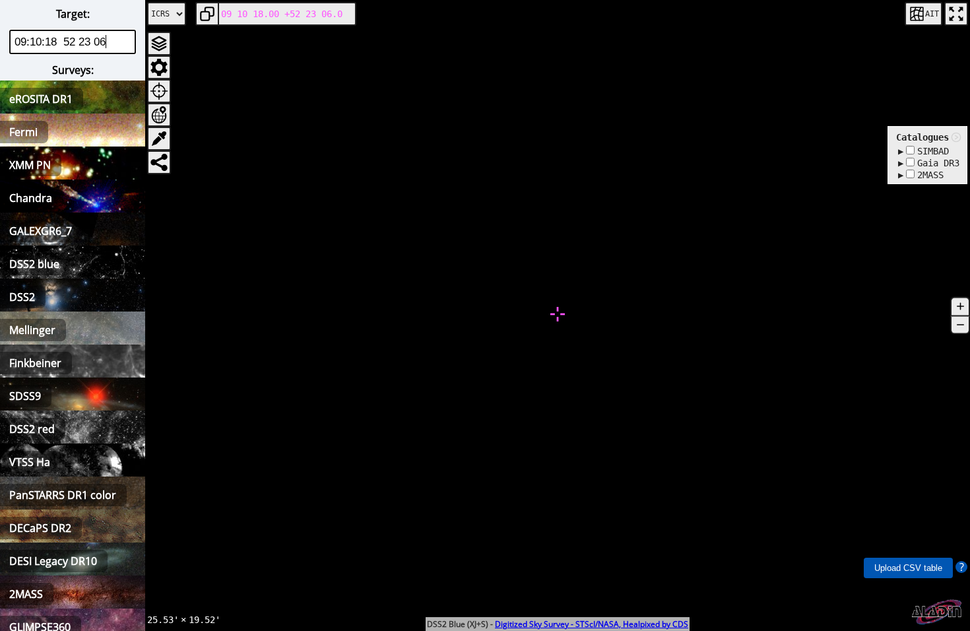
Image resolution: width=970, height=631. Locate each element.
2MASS (930, 175)
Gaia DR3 (938, 163)
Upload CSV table (908, 568)
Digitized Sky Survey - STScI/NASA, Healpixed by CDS (591, 624)
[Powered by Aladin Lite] (937, 612)
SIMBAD (933, 151)
